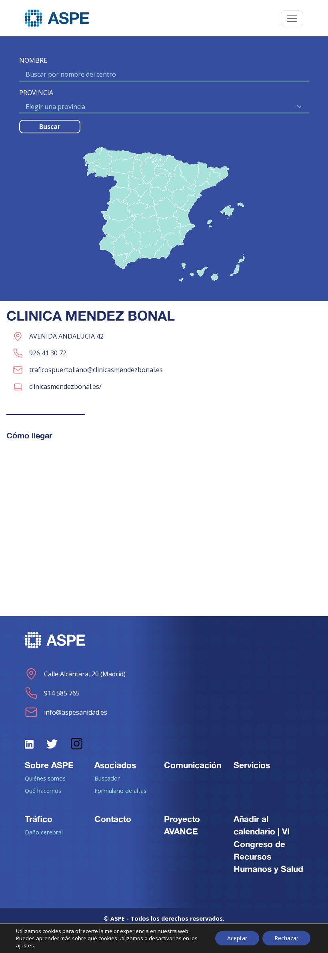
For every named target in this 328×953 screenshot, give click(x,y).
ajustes (25, 945)
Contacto (112, 819)
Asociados (115, 765)
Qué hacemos (43, 790)
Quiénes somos (45, 778)
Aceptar (237, 938)
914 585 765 (62, 693)
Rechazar (286, 938)
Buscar (49, 126)
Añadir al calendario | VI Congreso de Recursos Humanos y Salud (268, 844)
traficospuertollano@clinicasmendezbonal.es (96, 369)
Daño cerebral (44, 832)
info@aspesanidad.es (75, 712)
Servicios (252, 765)
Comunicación (192, 765)
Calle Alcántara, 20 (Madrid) (85, 674)
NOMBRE (33, 60)
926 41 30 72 (47, 353)
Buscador (107, 778)
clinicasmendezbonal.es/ (65, 386)
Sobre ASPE (49, 765)
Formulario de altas (120, 790)
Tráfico (38, 819)
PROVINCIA (36, 92)
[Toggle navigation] (292, 18)
